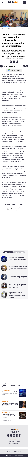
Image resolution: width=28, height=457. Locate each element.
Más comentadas (19, 252)
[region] (14, 221)
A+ (24, 66)
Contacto (8, 451)
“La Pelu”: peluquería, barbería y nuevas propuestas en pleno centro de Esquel (17, 285)
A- (26, 66)
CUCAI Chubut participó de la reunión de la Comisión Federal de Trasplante (10, 416)
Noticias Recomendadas (15, 385)
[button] (11, 61)
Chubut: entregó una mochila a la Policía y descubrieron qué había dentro (18, 259)
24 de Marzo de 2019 (6, 28)
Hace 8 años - (10, 30)
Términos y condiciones (16, 451)
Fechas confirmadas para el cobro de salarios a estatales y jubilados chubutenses (18, 268)
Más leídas (8, 252)
